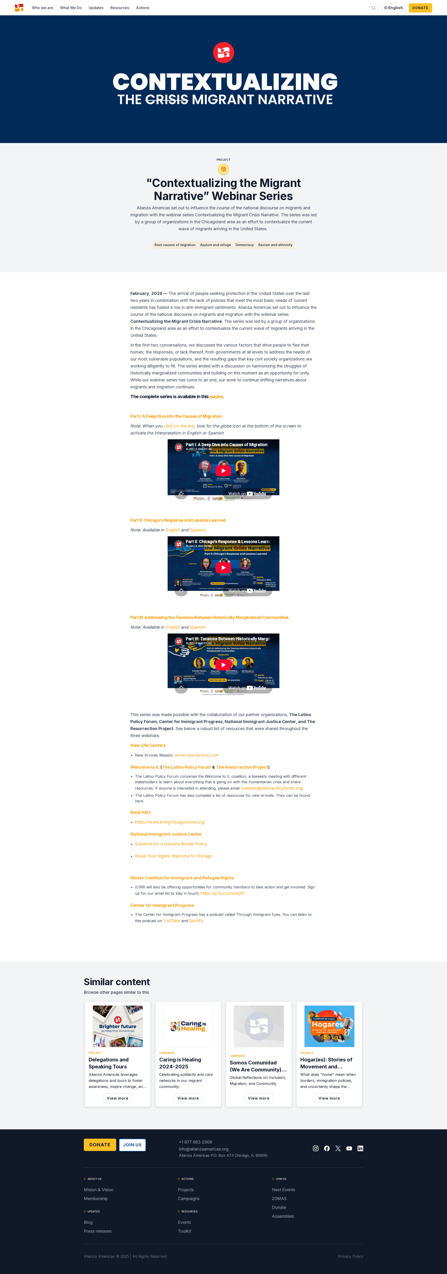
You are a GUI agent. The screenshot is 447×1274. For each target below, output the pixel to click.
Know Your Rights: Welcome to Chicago (173, 856)
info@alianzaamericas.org (204, 1149)
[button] (42, 8)
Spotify (195, 920)
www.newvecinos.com (197, 755)
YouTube (171, 920)
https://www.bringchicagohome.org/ (170, 822)
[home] (19, 7)
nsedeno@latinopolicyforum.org (271, 788)
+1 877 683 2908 (195, 1142)
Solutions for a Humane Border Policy (171, 843)
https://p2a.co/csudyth (222, 893)
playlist (216, 396)
